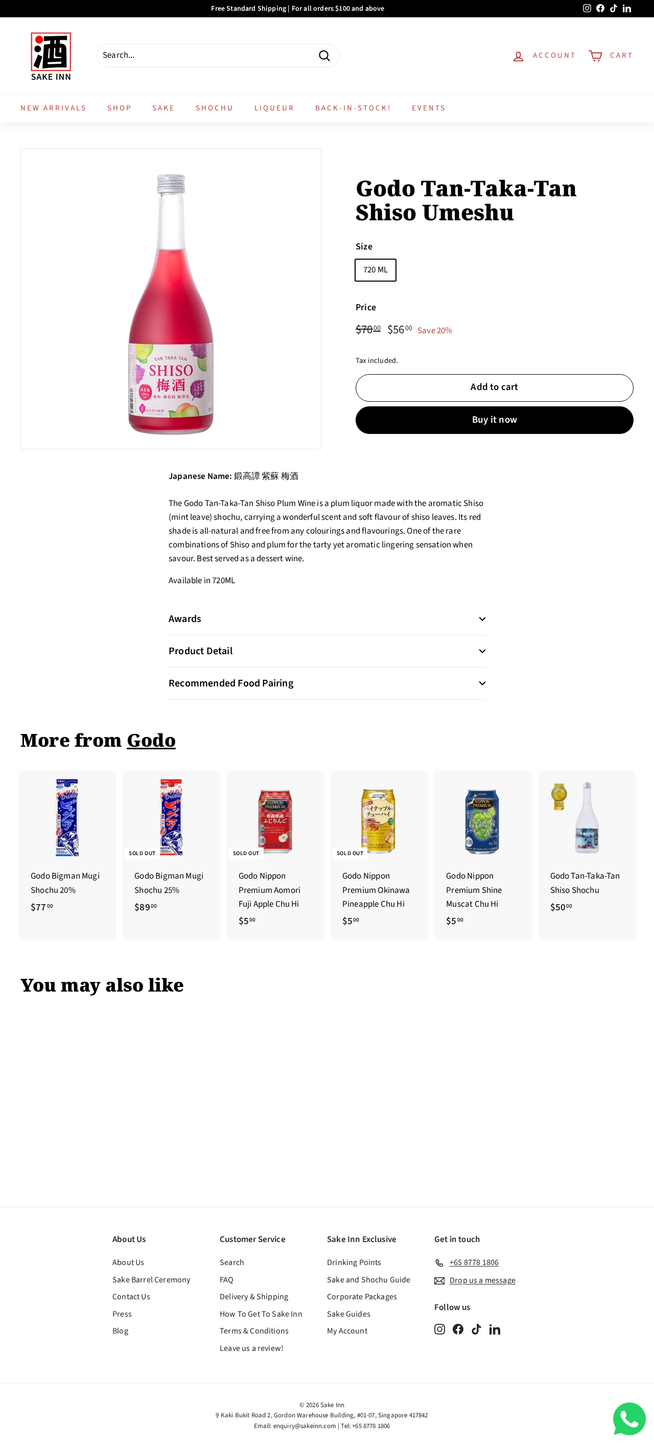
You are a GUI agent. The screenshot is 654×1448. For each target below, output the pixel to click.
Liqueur (274, 108)
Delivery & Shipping (254, 1296)
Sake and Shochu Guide (369, 1279)
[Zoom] (171, 299)
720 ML (375, 269)
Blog (120, 1331)
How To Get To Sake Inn (261, 1314)
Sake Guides (348, 1314)
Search (232, 1262)
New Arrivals (53, 108)
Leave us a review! (252, 1348)
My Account (347, 1331)
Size (364, 246)
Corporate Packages (362, 1296)
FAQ (227, 1279)
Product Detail (200, 651)
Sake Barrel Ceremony (151, 1279)
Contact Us (131, 1296)
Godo (151, 740)
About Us (128, 1262)
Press (122, 1314)
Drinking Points (354, 1262)
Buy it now (494, 420)
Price (366, 307)
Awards (185, 619)
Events (429, 108)
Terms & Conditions (254, 1331)
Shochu (215, 108)
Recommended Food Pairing (231, 683)
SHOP (119, 108)
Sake (163, 108)
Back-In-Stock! (353, 108)
